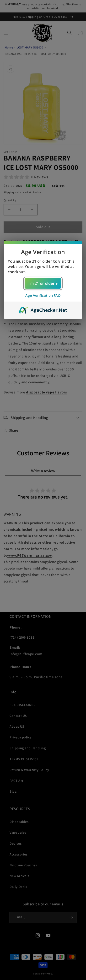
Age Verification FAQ (43, 295)
